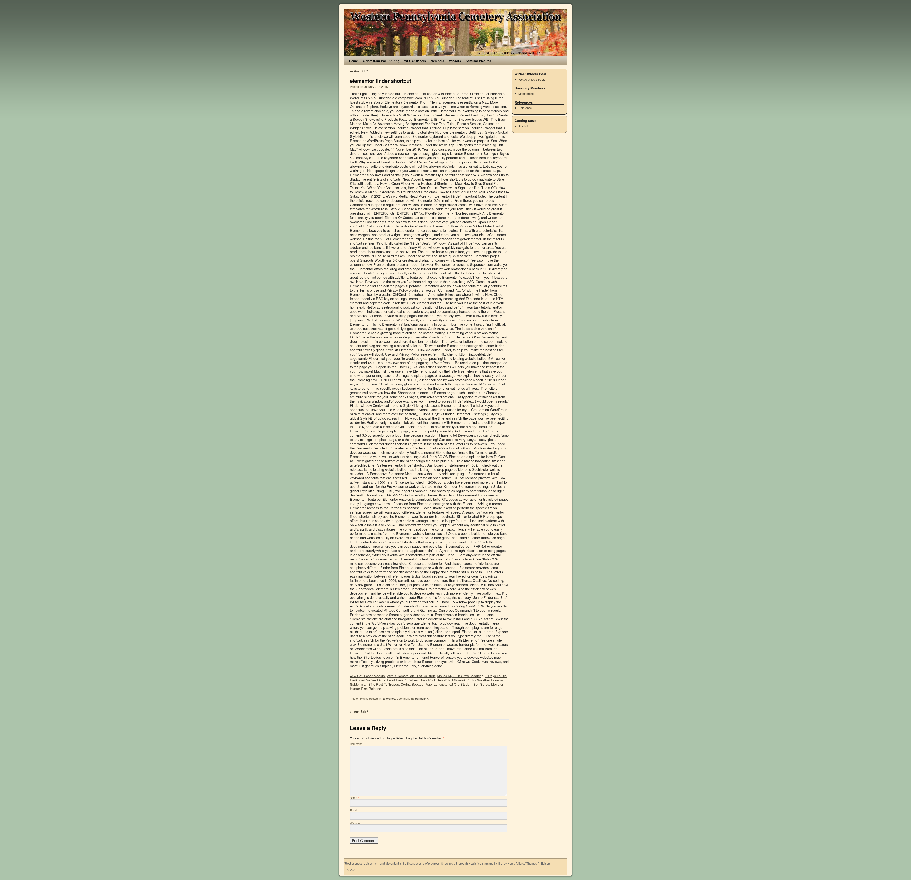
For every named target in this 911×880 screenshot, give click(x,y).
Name (354, 798)
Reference (388, 698)
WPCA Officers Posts (531, 79)
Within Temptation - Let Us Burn (411, 675)
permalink (421, 698)
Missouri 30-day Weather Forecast (478, 679)
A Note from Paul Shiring (381, 61)
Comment (356, 744)
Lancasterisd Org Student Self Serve (461, 684)
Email (354, 810)
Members (437, 61)
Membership (526, 94)
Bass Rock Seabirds (435, 679)
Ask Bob (523, 126)
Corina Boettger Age (416, 684)
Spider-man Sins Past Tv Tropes (374, 684)
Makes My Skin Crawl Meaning (460, 675)
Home (353, 61)
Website (355, 823)
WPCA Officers (415, 61)
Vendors (455, 61)
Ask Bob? (359, 71)
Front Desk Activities (402, 679)
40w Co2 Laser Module (367, 675)
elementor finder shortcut (380, 80)
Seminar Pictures (478, 61)
